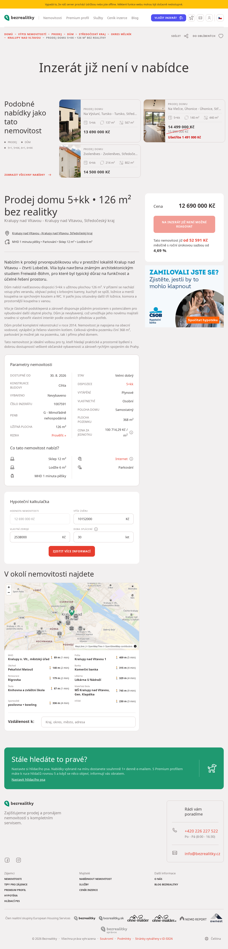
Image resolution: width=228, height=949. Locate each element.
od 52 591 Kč (195, 240)
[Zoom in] (8, 587)
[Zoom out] (8, 592)
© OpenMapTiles (94, 646)
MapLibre (79, 646)
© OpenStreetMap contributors (117, 646)
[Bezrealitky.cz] (84, 918)
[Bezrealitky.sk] (111, 918)
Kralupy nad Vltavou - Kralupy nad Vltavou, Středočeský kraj (52, 233)
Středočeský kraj (92, 34)
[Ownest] (216, 918)
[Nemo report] (193, 918)
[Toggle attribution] (135, 646)
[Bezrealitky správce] (114, 930)
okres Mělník (121, 34)
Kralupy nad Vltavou (24, 37)
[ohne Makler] (138, 918)
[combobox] (88, 722)
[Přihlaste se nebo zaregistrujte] (209, 17)
